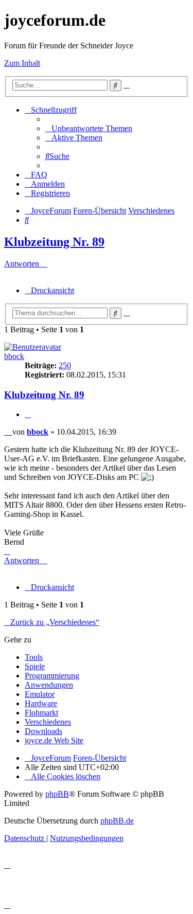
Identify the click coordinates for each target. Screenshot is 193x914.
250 (65, 365)
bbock (14, 356)
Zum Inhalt (22, 63)
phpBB (57, 794)
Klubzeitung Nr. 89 (54, 241)
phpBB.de (117, 820)
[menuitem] (88, 128)
